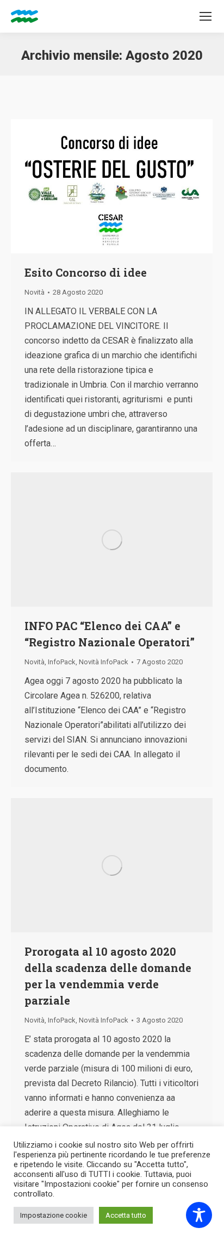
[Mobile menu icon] (205, 16)
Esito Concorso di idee (85, 272)
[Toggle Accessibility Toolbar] (199, 1215)
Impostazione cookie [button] (53, 1215)
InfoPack (62, 662)
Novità (34, 292)
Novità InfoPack (103, 662)
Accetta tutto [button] (125, 1215)
